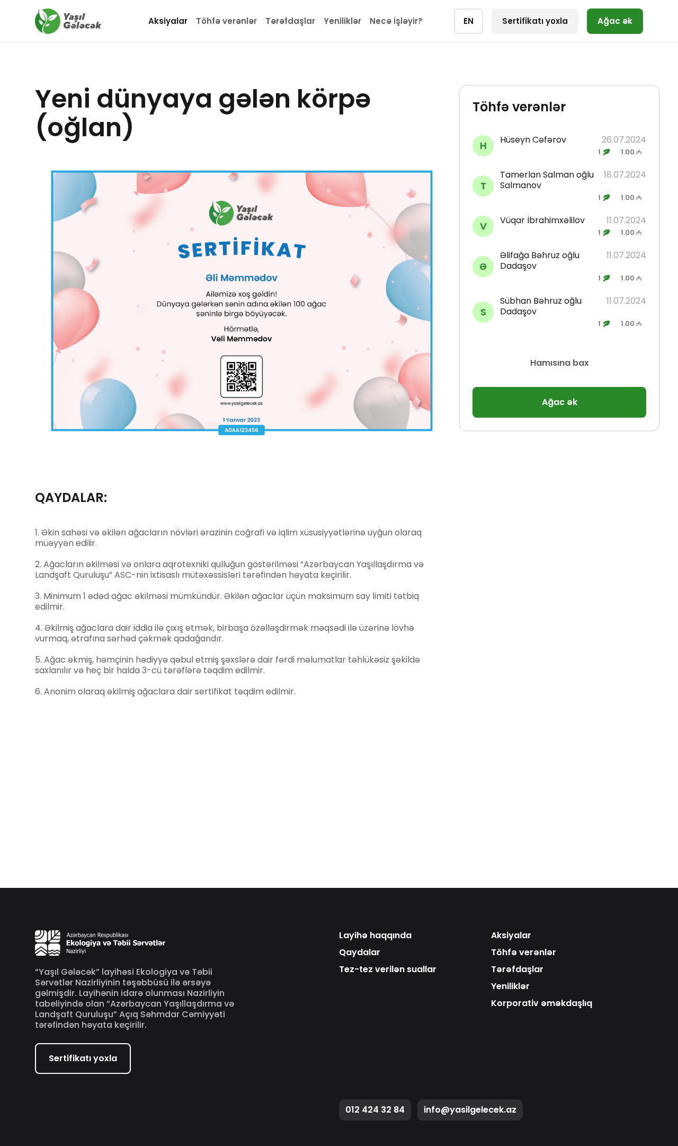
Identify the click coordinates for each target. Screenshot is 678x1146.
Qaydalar (359, 952)
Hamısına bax (559, 363)
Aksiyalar (168, 21)
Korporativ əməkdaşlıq (541, 1003)
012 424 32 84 (375, 1110)
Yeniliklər (342, 21)
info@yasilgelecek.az (470, 1110)
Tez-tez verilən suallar (387, 969)
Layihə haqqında (375, 935)
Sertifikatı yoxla (535, 21)
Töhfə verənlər (226, 21)
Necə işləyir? (396, 21)
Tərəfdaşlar (290, 21)
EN (468, 21)
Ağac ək (614, 21)
